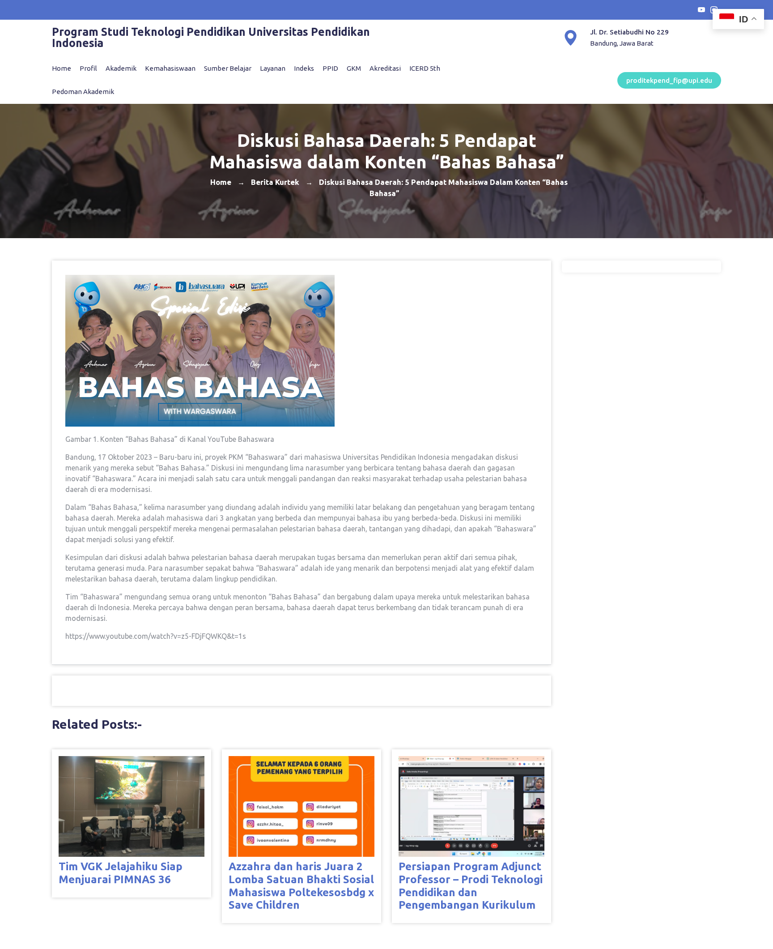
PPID (330, 68)
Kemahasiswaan (170, 68)
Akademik (121, 68)
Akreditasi (385, 68)
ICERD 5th (424, 68)
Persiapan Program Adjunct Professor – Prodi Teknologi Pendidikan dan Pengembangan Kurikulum (471, 885)
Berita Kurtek (275, 181)
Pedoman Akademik (83, 91)
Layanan (272, 68)
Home (61, 68)
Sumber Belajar (227, 68)
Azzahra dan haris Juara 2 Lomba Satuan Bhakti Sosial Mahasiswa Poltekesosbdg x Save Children (301, 885)
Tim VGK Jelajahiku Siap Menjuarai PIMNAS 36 (121, 872)
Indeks (304, 68)
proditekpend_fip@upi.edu (669, 80)
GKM (354, 68)
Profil (88, 68)
